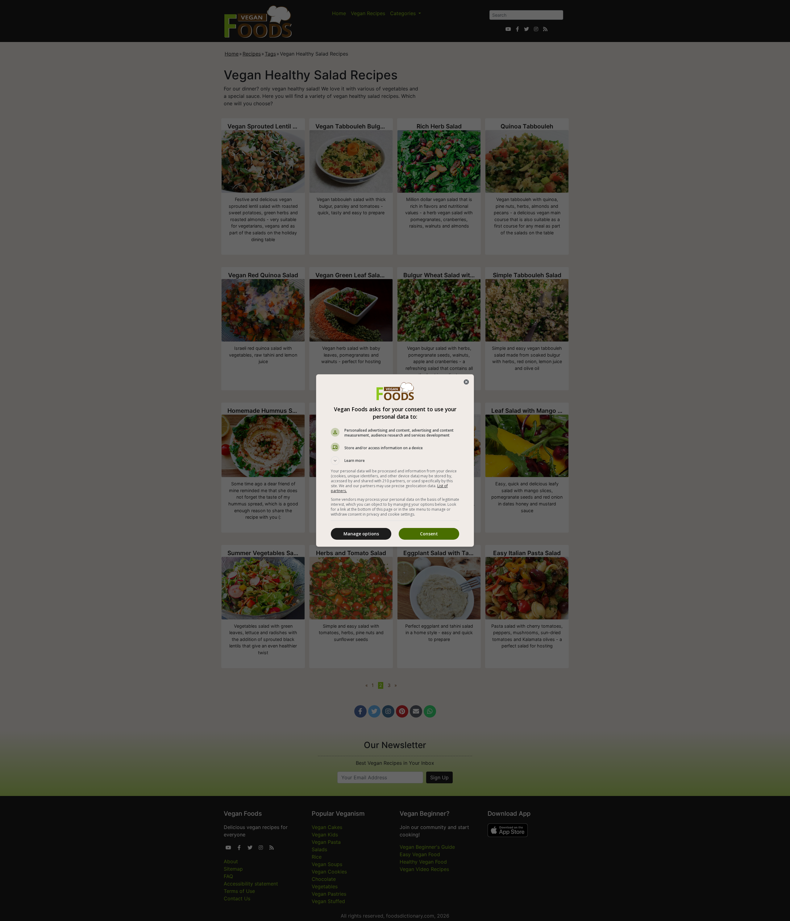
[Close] (466, 382)
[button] (395, 460)
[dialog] (395, 460)
